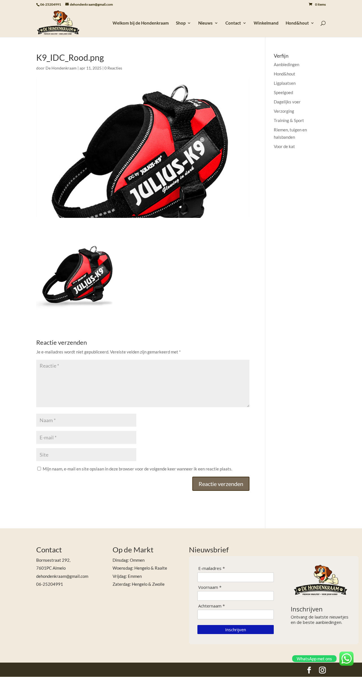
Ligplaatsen (285, 83)
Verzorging (284, 111)
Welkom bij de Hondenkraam (141, 23)
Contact (233, 23)
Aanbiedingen (286, 64)
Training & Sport (289, 120)
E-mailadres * (211, 568)
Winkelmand (266, 23)
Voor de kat (284, 146)
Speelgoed (283, 92)
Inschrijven (235, 629)
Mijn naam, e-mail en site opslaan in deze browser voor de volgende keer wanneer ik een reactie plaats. (137, 468)
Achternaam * (211, 606)
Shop (181, 23)
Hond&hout (297, 23)
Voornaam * (209, 587)
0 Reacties (113, 68)
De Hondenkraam (61, 68)
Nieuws (205, 23)
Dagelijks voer (287, 101)
